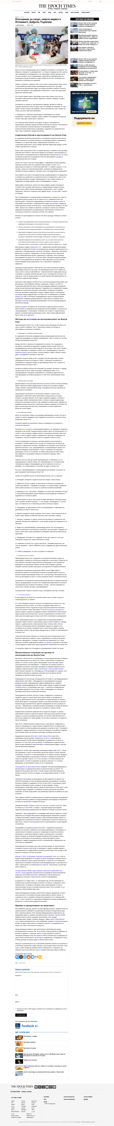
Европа (33, 12)
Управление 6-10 (35, 247)
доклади (26, 301)
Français (23, 1101)
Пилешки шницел (29, 1042)
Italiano (23, 1104)
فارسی (33, 1111)
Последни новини (15, 1091)
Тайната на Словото (30, 1060)
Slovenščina (34, 1106)
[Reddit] (28, 957)
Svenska (23, 1108)
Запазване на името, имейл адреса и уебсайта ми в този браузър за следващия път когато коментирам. (42, 1009)
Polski (33, 1108)
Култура (61, 12)
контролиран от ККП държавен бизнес (51, 669)
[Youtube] (47, 1087)
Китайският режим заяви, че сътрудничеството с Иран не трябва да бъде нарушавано (88, 36)
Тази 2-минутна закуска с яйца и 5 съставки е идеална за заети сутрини (44, 1066)
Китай (49, 12)
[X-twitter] (39, 1087)
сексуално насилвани (55, 609)
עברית (12, 1106)
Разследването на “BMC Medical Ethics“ (28, 767)
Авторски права (15, 1115)
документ (24, 306)
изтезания (32, 319)
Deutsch (23, 1102)
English (12, 1101)
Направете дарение (26, 1091)
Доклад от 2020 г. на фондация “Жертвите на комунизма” (34, 856)
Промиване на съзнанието (23, 429)
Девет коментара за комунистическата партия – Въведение (43, 1072)
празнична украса (21, 352)
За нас (14, 1)
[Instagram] (25, 957)
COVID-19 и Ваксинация (50, 1103)
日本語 (13, 1108)
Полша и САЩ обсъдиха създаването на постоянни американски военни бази (87, 66)
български (39, 937)
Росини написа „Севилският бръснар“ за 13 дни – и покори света (88, 72)
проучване (34, 875)
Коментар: (18, 975)
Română (33, 1102)
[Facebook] (17, 957)
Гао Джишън (48, 642)
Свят (55, 12)
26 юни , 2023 (30, 25)
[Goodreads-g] (43, 1087)
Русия (44, 12)
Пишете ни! (19, 1)
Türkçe (33, 1109)
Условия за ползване (16, 1117)
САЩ (39, 12)
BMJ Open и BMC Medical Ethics (41, 736)
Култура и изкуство (69, 1096)
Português (23, 1106)
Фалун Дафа (22, 962)
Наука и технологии (69, 1099)
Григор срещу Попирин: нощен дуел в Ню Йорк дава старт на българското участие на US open (44, 1054)
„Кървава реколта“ (21, 687)
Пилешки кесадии (29, 1048)
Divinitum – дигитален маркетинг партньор (86, 1122)
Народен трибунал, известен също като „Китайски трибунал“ (42, 805)
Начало (17, 17)
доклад (33, 822)
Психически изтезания (26, 555)
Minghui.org (19, 296)
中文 (12, 1102)
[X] (21, 957)
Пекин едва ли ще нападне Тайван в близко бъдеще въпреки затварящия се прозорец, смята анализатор (88, 24)
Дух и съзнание (75, 12)
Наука (66, 12)
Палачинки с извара (30, 1036)
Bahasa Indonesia (15, 1111)
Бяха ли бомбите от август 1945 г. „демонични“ (87, 84)
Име (17, 995)
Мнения (86, 1099)
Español (13, 1104)
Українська (34, 1101)
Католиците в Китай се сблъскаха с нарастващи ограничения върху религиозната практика (86, 49)
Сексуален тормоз (24, 595)
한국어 (13, 1109)
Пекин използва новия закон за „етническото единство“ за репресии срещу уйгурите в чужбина (88, 43)
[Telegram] (32, 957)
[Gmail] (36, 957)
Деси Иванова (20, 25)
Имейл (17, 1002)
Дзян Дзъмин (54, 203)
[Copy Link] (40, 957)
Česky (33, 1104)
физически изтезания (43, 383)
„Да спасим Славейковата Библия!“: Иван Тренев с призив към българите (87, 79)
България (26, 12)
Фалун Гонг (59, 155)
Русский (23, 1111)
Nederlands (23, 1109)
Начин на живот (85, 12)
